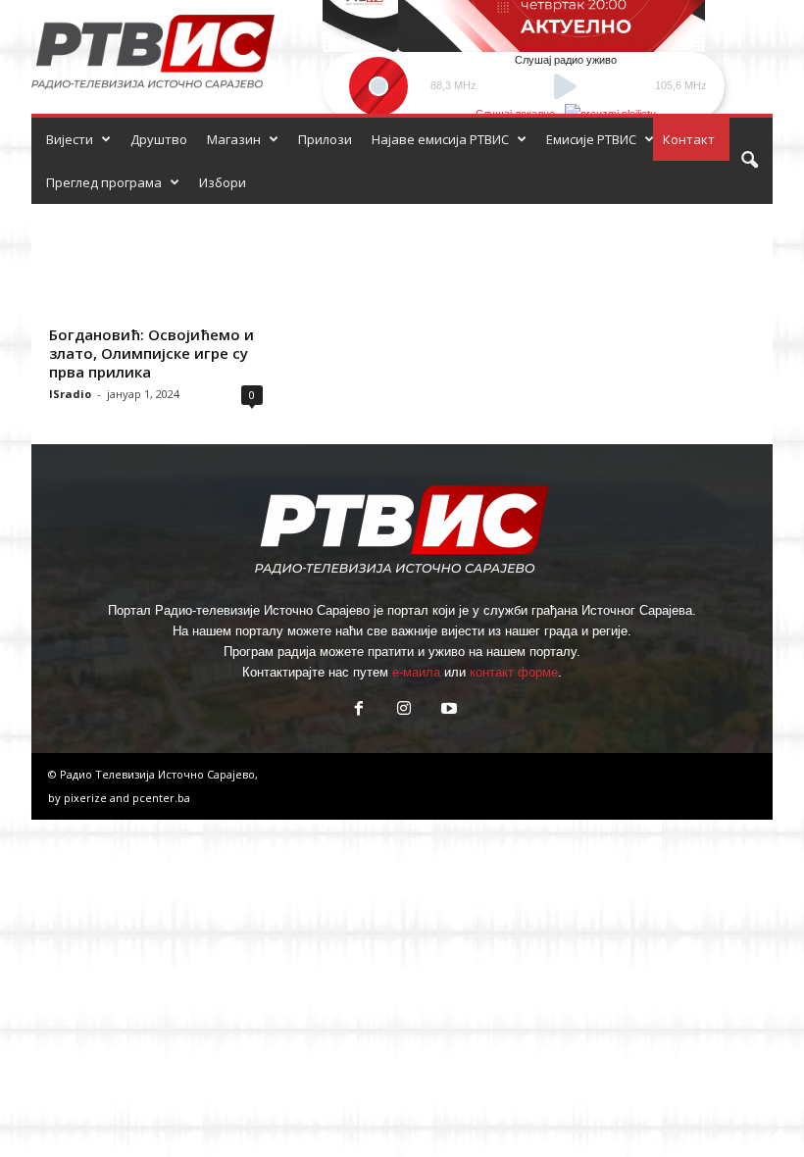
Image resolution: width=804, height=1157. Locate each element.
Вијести (69, 139)
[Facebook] (358, 710)
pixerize (87, 797)
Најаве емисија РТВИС (440, 139)
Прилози (325, 139)
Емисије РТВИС (591, 139)
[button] (749, 160)
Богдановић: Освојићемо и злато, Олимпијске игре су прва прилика (151, 353)
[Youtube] (447, 710)
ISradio (70, 393)
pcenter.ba (161, 797)
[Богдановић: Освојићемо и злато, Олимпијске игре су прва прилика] (156, 261)
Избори (222, 182)
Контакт (689, 139)
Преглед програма (104, 182)
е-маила (416, 672)
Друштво (158, 139)
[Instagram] (404, 710)
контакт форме (514, 672)
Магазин (234, 139)
